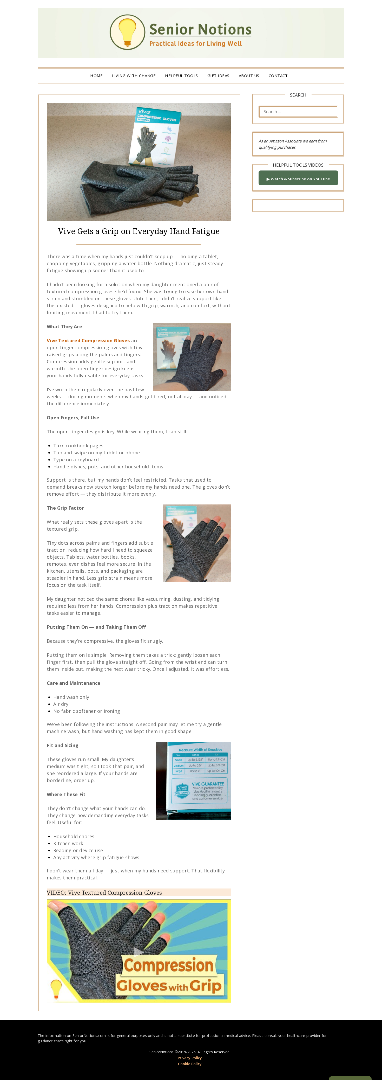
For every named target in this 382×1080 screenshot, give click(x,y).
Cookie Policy (190, 1063)
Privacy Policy (190, 1057)
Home (96, 75)
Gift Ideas (218, 75)
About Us (249, 75)
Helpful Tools (181, 75)
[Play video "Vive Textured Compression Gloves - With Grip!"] (139, 951)
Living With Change (134, 75)
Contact (278, 75)
